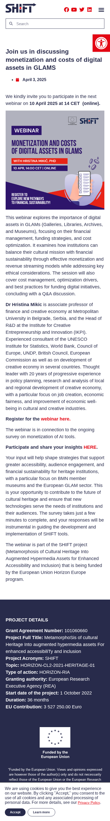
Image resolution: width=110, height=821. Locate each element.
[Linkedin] (89, 9)
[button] (101, 43)
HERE (90, 447)
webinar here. (56, 419)
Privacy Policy (89, 802)
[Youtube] (74, 9)
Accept (15, 812)
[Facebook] (66, 9)
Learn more (41, 812)
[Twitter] (81, 9)
